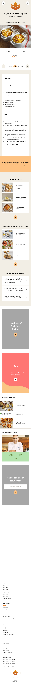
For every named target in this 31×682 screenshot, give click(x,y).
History (4, 627)
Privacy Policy (6, 648)
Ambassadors (6, 619)
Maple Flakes (5, 589)
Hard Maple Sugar (7, 592)
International (5, 630)
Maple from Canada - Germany (9, 661)
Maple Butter (5, 585)
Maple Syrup (15, 57)
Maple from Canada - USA (8, 664)
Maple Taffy (5, 587)
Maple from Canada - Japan (9, 663)
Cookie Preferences (7, 652)
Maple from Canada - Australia (9, 659)
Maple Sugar (5, 591)
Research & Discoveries (8, 634)
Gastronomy (5, 607)
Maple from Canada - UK (8, 666)
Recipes (4, 605)
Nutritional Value (6, 616)
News (4, 646)
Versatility (5, 609)
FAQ (4, 636)
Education (5, 628)
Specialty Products (7, 598)
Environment (5, 632)
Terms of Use (6, 650)
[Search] (28, 3)
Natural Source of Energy (8, 618)
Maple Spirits (6, 596)
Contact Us (5, 645)
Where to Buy (6, 643)
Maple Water (5, 594)
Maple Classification (7, 581)
